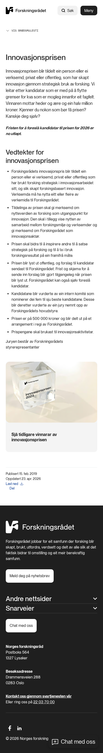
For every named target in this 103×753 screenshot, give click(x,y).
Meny (88, 10)
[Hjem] (26, 10)
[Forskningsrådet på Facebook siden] (10, 728)
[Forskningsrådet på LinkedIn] (19, 728)
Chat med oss (78, 741)
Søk (70, 10)
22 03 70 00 (44, 702)
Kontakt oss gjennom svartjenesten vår (39, 696)
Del (12, 488)
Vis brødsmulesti (24, 30)
